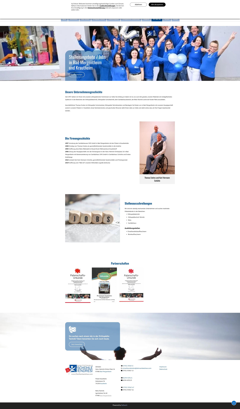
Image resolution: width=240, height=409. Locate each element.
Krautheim (103, 383)
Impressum (162, 367)
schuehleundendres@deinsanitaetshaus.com (136, 368)
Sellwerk (124, 405)
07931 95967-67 (128, 387)
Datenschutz (163, 369)
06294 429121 (127, 378)
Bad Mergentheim (105, 371)
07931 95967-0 (128, 366)
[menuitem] (64, 19)
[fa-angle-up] (234, 404)
